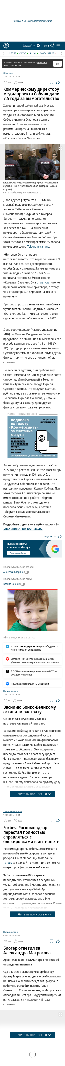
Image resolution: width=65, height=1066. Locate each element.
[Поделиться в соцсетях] (58, 82)
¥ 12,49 (33, 53)
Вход (46, 45)
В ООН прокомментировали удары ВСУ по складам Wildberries (34, 673)
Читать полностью (32, 793)
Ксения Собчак (11, 583)
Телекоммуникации (12, 852)
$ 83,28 (12, 53)
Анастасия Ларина (13, 571)
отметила (43, 282)
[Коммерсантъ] (6, 46)
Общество (8, 72)
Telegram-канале (38, 246)
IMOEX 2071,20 (47, 53)
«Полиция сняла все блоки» (23, 529)
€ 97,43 (23, 53)
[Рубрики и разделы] (58, 45)
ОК (57, 63)
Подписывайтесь (18, 553)
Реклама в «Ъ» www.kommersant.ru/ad (32, 20)
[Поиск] (52, 45)
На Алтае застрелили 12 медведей (30, 683)
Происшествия (10, 690)
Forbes (7, 904)
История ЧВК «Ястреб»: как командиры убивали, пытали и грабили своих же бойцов (35, 660)
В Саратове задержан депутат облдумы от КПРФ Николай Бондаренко (34, 648)
